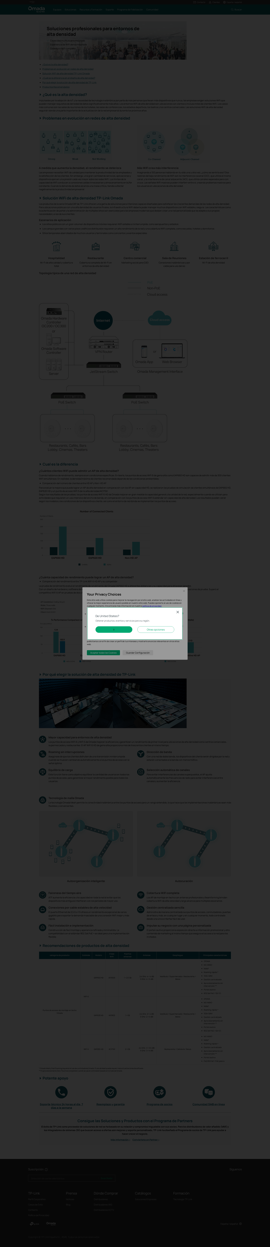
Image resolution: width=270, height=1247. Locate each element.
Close (177, 612)
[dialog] (135, 623)
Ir (114, 629)
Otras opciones (156, 629)
